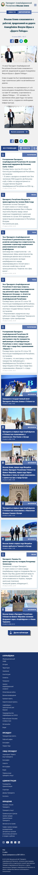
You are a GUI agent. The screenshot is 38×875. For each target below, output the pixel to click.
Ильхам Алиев (22, 6)
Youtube (7, 842)
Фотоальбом (6, 724)
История (5, 664)
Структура (6, 790)
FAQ (4, 850)
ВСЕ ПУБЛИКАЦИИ (9, 148)
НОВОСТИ (12, 12)
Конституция (6, 674)
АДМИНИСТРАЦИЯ (9, 781)
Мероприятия (24, 12)
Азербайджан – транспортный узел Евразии (8, 707)
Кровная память (8, 699)
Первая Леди (6, 746)
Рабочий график (7, 739)
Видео (4, 727)
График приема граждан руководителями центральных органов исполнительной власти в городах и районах (10, 831)
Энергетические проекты (10, 702)
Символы (5, 678)
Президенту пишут (8, 810)
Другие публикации (21, 632)
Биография (6, 743)
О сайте (5, 852)
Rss (19, 842)
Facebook (12, 842)
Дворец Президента (9, 793)
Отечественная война (9, 692)
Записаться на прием (9, 824)
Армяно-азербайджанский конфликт (8, 686)
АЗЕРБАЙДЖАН (8, 656)
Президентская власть (9, 736)
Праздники (6, 681)
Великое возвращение (9, 695)
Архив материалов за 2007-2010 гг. (14, 855)
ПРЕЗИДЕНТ (7, 733)
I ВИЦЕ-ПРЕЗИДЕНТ (10, 751)
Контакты (5, 796)
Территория (6, 668)
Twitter (15, 842)
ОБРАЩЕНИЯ (7, 801)
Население (6, 671)
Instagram (4, 842)
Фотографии (6, 767)
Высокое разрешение (17, 132)
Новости (5, 763)
